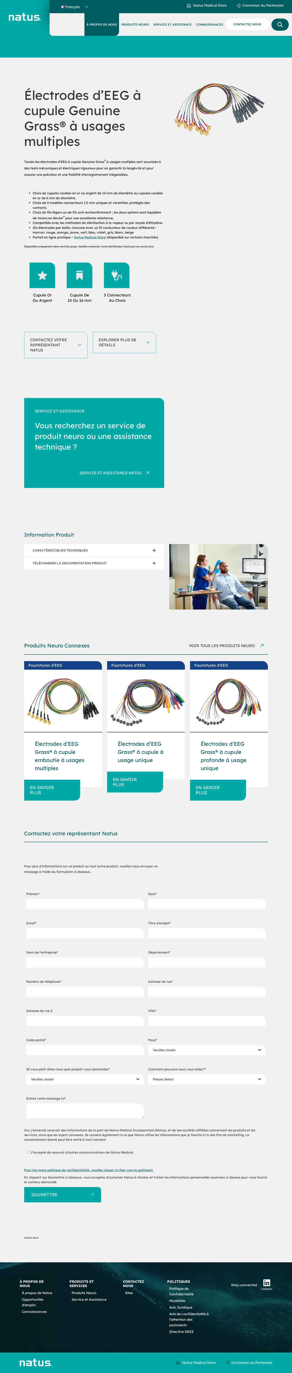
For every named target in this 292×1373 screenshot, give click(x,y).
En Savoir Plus (42, 790)
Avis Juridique (180, 1307)
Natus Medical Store (210, 5)
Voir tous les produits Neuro (222, 645)
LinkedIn (266, 1288)
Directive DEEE (181, 1331)
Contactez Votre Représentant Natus (48, 345)
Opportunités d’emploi (33, 1302)
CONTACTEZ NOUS (247, 24)
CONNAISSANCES (209, 24)
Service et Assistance (89, 1299)
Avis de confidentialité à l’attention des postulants (189, 1319)
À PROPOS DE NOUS (102, 24)
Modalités (177, 1301)
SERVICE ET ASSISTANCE (172, 24)
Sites (129, 1293)
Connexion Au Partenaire (262, 5)
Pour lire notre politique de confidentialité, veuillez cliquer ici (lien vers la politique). (88, 1170)
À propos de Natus (37, 1293)
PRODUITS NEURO (135, 24)
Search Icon (280, 25)
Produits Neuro (84, 1293)
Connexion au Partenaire (252, 1362)
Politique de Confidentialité (181, 1291)
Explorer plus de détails (118, 342)
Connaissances (34, 1311)
